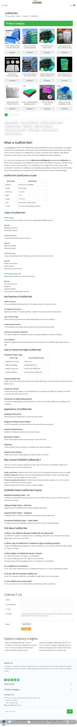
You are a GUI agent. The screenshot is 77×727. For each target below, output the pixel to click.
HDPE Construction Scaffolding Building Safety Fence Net (30, 47)
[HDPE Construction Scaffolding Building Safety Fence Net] (29, 36)
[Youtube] (15, 679)
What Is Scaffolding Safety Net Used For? (18, 643)
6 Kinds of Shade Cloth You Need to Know (52, 650)
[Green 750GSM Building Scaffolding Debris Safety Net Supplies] (29, 92)
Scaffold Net (27, 126)
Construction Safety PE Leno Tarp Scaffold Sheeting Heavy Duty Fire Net (29, 75)
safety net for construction (43, 126)
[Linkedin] (8, 679)
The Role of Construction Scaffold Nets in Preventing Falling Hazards (21, 645)
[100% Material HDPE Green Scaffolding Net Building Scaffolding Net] (64, 64)
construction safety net (49, 130)
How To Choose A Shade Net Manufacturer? (19, 648)
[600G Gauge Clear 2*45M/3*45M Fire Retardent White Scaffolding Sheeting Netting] (12, 92)
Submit (26, 629)
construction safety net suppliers (51, 123)
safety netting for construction (15, 130)
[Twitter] (12, 679)
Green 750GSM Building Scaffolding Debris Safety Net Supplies (29, 103)
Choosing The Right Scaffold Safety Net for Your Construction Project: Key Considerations (55, 643)
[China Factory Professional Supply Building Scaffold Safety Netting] (12, 64)
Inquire (13, 52)
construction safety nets (13, 134)
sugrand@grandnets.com (13, 705)
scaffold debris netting (12, 126)
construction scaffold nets (29, 123)
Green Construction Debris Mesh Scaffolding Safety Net (47, 47)
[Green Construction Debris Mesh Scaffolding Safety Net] (47, 36)
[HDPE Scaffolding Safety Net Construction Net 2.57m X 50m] (47, 92)
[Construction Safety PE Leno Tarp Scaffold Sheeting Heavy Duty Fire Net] (29, 64)
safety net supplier (11, 123)
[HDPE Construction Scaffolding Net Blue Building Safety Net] (64, 92)
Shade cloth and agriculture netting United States (55, 648)
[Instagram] (18, 679)
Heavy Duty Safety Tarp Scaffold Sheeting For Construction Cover (64, 47)
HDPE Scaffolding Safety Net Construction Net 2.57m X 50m (47, 103)
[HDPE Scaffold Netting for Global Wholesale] (12, 36)
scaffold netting (34, 130)
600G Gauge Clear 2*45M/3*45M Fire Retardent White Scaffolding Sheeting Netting (12, 103)
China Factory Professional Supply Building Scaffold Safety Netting (12, 75)
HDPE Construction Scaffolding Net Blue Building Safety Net (64, 103)
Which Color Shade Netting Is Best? (16, 650)
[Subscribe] (70, 711)
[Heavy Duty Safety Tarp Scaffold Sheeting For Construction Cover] (64, 36)
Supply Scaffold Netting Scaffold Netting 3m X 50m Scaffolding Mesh (47, 75)
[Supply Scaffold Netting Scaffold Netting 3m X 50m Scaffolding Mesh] (47, 64)
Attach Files (26, 624)
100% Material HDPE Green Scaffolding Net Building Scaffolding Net (64, 75)
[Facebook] (5, 679)
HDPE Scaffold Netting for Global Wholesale (12, 47)
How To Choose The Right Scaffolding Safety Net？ (55, 645)
